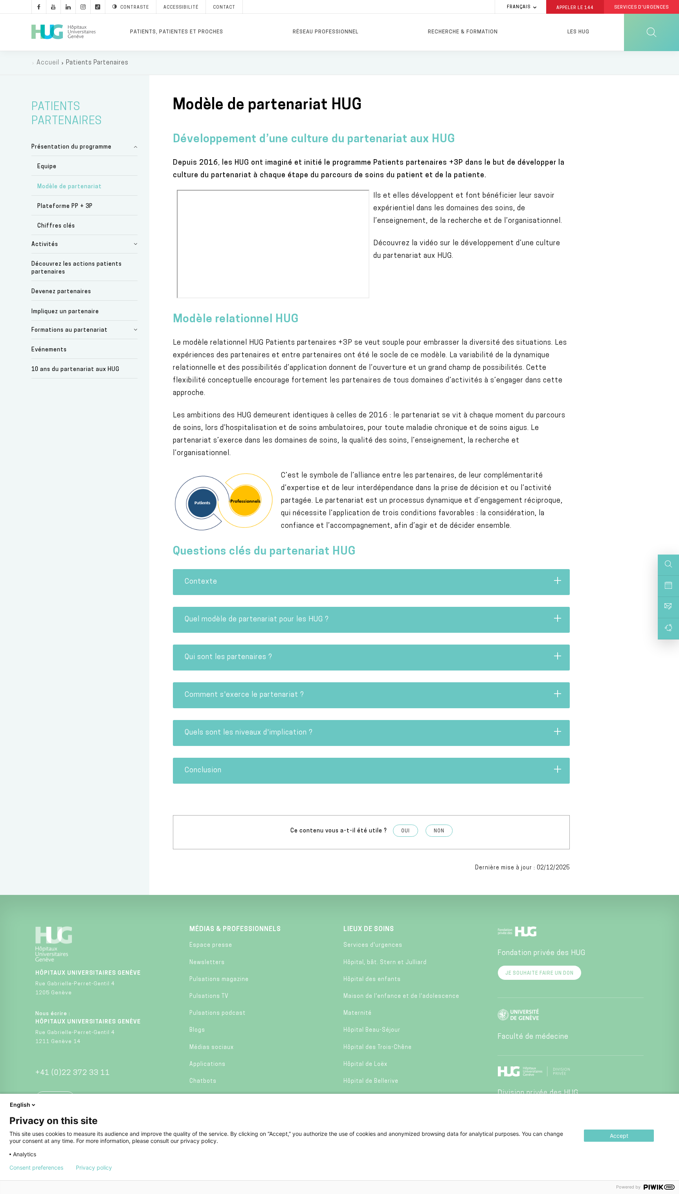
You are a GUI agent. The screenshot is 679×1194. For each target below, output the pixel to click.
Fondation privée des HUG (541, 953)
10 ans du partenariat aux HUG (75, 370)
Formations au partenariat (69, 330)
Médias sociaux (211, 1048)
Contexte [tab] (201, 582)
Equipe (47, 167)
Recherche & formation (463, 32)
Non (439, 831)
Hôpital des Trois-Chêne (377, 1048)
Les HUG (578, 32)
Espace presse (210, 945)
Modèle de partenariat (69, 187)
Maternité (357, 1013)
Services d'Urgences (641, 8)
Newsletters (207, 963)
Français (518, 7)
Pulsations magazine (219, 980)
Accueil (48, 63)
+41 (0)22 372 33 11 (72, 1073)
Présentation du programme (71, 147)
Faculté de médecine (533, 1037)
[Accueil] (63, 32)
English (20, 1104)
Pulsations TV (209, 996)
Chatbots (203, 1081)
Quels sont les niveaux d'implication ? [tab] (249, 733)
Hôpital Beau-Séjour (371, 1030)
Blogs (197, 1030)
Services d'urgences (372, 945)
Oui (405, 831)
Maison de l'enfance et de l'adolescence (401, 996)
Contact (224, 8)
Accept (619, 1135)
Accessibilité (180, 8)
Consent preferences (36, 1168)
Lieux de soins (368, 929)
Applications (207, 1064)
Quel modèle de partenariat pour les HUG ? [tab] (257, 619)
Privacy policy (94, 1168)
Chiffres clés (56, 226)
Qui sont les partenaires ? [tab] (228, 657)
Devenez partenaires (61, 292)
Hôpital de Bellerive (370, 1081)
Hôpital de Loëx (365, 1064)
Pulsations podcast (217, 1013)
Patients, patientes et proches (176, 32)
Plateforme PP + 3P (65, 206)
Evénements (49, 350)
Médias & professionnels (235, 929)
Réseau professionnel (325, 32)
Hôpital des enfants (372, 980)
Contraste (134, 8)
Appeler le (575, 7)
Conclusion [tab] (203, 770)
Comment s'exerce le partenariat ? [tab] (244, 695)
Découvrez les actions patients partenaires (76, 268)
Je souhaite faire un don (539, 973)
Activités (44, 245)
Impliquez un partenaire (65, 312)
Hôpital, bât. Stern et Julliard (385, 963)
